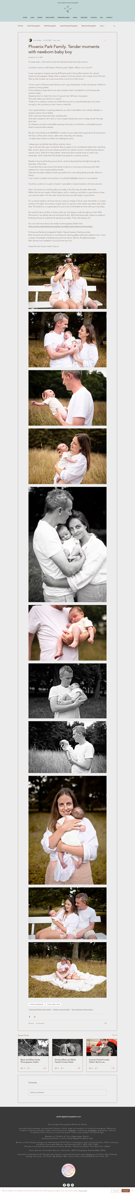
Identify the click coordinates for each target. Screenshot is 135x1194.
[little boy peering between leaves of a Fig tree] (33, 1047)
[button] (114, 26)
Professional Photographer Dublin (40, 1009)
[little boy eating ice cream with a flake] (101, 1047)
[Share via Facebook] (29, 1017)
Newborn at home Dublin (61, 1009)
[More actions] (105, 40)
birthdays (92, 1130)
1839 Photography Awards (82, 1150)
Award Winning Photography (68, 26)
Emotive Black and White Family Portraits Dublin (65, 1061)
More (101, 26)
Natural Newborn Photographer (82, 1009)
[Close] (132, 1190)
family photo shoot (53, 1004)
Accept (125, 1191)
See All (114, 1035)
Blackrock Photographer (89, 26)
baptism (72, 1130)
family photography (37, 1004)
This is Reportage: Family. (78, 1136)
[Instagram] (68, 1185)
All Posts (20, 26)
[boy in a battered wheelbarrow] (67, 1047)
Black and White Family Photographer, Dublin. (30, 1061)
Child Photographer (50, 26)
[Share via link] (35, 1017)
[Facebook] (64, 1185)
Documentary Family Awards (58, 1146)
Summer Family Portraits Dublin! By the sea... (99, 1061)
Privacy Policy (83, 1191)
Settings (115, 1191)
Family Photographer (33, 26)
